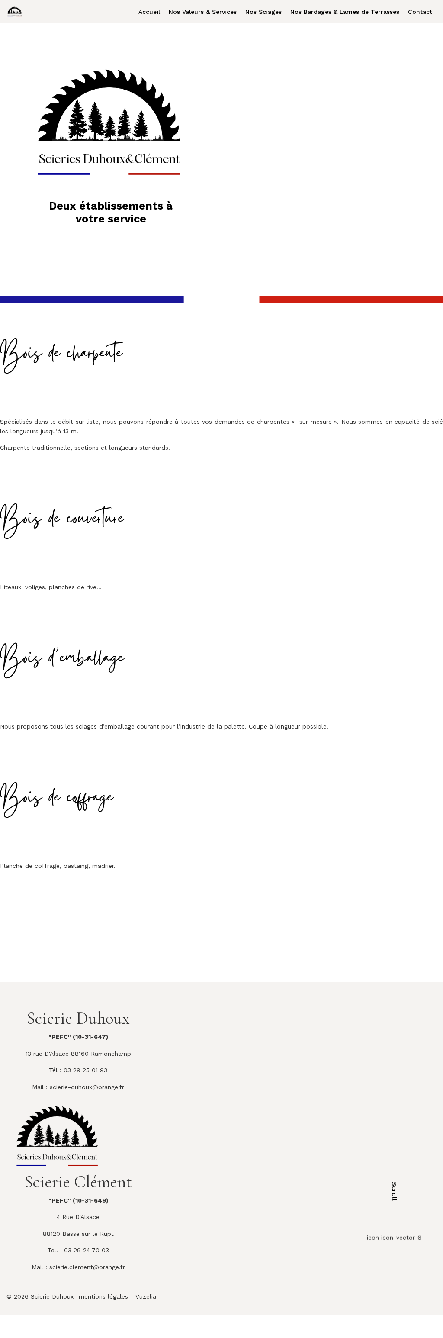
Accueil (149, 11)
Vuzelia (145, 1296)
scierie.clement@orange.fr (87, 1267)
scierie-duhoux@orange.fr (87, 1086)
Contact (420, 11)
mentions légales (103, 1296)
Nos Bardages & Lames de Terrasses (344, 11)
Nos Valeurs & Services (203, 11)
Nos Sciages (263, 11)
